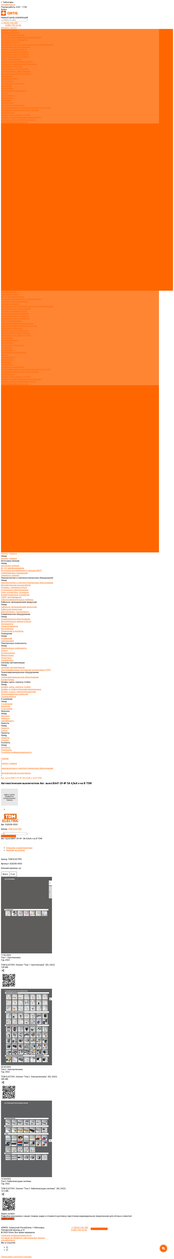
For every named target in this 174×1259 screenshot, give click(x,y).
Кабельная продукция (11, 66)
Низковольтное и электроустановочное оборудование (27, 44)
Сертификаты (7, 141)
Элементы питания (10, 42)
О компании (6, 260)
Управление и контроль (12, 83)
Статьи (4, 146)
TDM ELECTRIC (15, 829)
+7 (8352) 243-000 (9, 23)
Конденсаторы (8, 95)
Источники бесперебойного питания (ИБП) (21, 37)
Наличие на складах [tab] (15, 850)
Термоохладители (9, 78)
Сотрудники (6, 134)
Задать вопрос (7, 1219)
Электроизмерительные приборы (17, 61)
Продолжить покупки (11, 1257)
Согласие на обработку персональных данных (23, 1238)
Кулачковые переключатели (14, 52)
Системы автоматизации (13, 105)
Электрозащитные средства (14, 122)
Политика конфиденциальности (16, 158)
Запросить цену (8, 836)
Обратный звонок (99, 1229)
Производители (8, 258)
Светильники (7, 88)
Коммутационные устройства (15, 57)
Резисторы (6, 100)
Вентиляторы (7, 81)
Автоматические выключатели (16, 47)
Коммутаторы (7, 112)
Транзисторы (7, 103)
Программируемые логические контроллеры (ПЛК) (26, 108)
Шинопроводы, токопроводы (15, 69)
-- (2, 833)
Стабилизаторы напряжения (14, 40)
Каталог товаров (9, 163)
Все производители (10, 127)
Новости (5, 275)
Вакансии (5, 132)
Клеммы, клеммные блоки (14, 49)
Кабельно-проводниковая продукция (19, 64)
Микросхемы (7, 98)
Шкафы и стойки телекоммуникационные (21, 117)
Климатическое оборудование (15, 71)
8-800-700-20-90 (13, 25)
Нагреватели (7, 76)
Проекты (5, 280)
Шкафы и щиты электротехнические (18, 120)
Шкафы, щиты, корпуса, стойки (15, 115)
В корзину (27, 1257)
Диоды (4, 93)
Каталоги (5, 139)
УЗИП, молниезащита (11, 59)
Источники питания (10, 32)
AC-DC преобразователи (12, 35)
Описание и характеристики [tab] (19, 848)
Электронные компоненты (14, 91)
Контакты (5, 284)
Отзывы (5, 151)
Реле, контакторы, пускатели (15, 54)
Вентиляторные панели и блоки (16, 74)
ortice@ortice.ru (8, 4)
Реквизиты (6, 156)
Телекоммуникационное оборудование (20, 110)
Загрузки (5, 267)
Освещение (6, 86)
